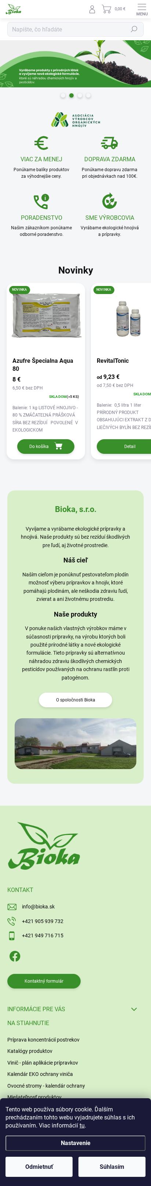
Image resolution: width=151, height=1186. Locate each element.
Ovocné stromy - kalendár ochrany (46, 1086)
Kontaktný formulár (44, 981)
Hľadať (134, 29)
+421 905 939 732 (42, 921)
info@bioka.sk (38, 907)
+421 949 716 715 (42, 935)
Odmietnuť (39, 1166)
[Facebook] (13, 955)
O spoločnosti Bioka (75, 700)
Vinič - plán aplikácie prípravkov (42, 1063)
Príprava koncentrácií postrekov (43, 1040)
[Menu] (142, 9)
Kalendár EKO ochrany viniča (40, 1074)
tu (82, 1125)
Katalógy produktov (29, 1051)
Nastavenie (76, 1143)
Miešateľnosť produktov (34, 1097)
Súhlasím (112, 1166)
